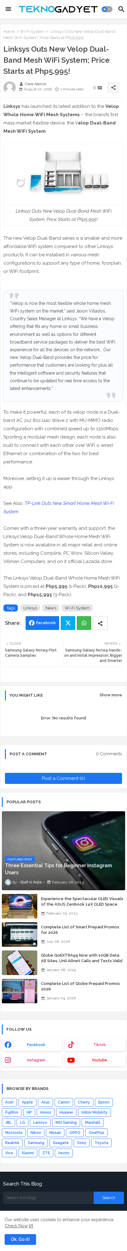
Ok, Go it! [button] (20, 1239)
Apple (27, 1102)
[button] (107, 9)
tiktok (99, 1045)
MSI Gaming (66, 1122)
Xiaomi (28, 1153)
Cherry (84, 1102)
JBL (8, 1122)
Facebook (46, 622)
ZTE (46, 1153)
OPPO (74, 1133)
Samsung (36, 1143)
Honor (45, 1112)
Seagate (61, 1143)
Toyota (101, 1143)
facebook (36, 1045)
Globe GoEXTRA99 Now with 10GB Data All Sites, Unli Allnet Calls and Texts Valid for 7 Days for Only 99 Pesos (81, 961)
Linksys (30, 608)
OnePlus (96, 1133)
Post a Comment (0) (63, 778)
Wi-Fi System (32, 31)
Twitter (68, 623)
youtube (99, 1060)
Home (8, 31)
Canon (64, 1102)
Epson (103, 1102)
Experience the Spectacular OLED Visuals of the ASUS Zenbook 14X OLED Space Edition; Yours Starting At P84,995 (82, 904)
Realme (12, 1143)
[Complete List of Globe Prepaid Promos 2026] (19, 991)
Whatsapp (84, 623)
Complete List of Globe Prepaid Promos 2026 (80, 986)
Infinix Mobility (94, 1112)
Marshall (92, 1122)
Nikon (36, 1133)
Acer (9, 1102)
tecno (63, 1153)
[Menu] (8, 9)
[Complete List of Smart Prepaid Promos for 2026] (19, 934)
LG (22, 1122)
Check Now (16, 1225)
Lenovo (40, 1122)
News (51, 608)
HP (29, 1112)
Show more (111, 695)
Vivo (9, 1153)
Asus (45, 1102)
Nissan (55, 1133)
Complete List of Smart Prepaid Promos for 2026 (80, 930)
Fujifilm (11, 1112)
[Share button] (100, 623)
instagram (36, 1060)
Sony (81, 1143)
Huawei (66, 1112)
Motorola (13, 1133)
